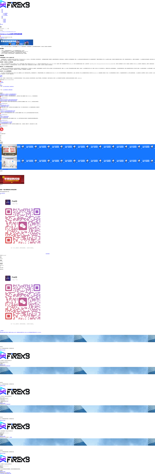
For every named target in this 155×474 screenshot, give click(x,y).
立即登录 (1, 385)
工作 (6, 31)
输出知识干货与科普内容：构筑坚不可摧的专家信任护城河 (8, 100)
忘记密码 (4, 385)
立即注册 (1, 402)
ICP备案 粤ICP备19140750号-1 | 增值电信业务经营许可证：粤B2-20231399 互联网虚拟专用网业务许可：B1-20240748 (24, 332)
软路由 (3, 31)
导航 (2, 17)
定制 (2, 16)
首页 (2, 9)
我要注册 (1, 420)
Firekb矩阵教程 (5, 15)
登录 (0, 24)
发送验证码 (1, 434)
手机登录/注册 (8, 404)
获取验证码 (1, 467)
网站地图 (2, 332)
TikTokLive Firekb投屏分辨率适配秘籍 (11, 34)
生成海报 (2, 82)
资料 (2, 12)
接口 (15, 31)
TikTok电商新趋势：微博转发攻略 (7, 89)
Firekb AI (5, 31)
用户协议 (6, 401)
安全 (12, 31)
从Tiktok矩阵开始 (2, 193)
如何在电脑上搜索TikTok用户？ (4, 106)
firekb (0, 37)
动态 (2, 11)
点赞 (1, 76)
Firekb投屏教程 (5, 13)
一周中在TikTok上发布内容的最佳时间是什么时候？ (7, 111)
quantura (1, 31)
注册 (2, 24)
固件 (2, 10)
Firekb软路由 (5, 14)
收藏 (1, 75)
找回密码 (1, 470)
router (13, 31)
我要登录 (1, 403)
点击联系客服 (47, 253)
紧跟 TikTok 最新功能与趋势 (4, 117)
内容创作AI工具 (10, 31)
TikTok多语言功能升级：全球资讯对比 (8, 86)
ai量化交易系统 (6, 332)
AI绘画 (7, 31)
